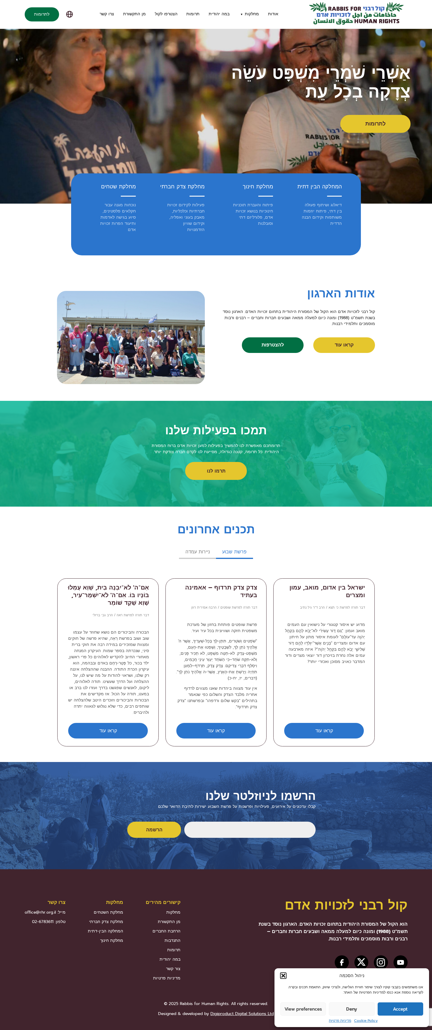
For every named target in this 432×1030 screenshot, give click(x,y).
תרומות (193, 14)
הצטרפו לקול (166, 14)
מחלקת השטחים (108, 912)
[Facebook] (342, 962)
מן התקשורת (134, 14)
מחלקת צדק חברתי (182, 186)
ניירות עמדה (197, 551)
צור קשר (173, 969)
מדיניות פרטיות (340, 1020)
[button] (283, 976)
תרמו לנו (216, 471)
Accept (400, 1009)
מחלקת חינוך (258, 186)
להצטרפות (273, 345)
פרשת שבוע (234, 551)
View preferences (303, 1009)
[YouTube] (400, 962)
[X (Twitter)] (361, 962)
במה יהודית (219, 14)
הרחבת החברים (166, 931)
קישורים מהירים (163, 902)
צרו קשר (107, 14)
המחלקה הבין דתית (319, 186)
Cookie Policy (366, 1020)
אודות (273, 14)
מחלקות (252, 14)
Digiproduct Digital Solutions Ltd (242, 1014)
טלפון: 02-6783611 (49, 922)
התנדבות (172, 940)
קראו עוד (344, 345)
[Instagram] (381, 962)
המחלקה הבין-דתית (105, 931)
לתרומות (41, 14)
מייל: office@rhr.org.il (45, 912)
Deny (351, 1009)
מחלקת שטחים (118, 186)
